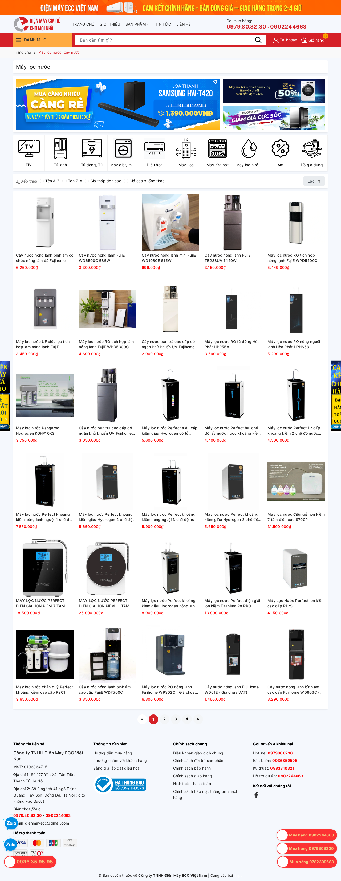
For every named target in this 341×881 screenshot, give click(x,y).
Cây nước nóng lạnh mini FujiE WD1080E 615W (169, 258)
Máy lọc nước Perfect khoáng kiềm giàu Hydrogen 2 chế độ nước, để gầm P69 (231, 517)
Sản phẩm (136, 24)
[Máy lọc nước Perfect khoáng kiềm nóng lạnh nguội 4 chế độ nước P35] (45, 481)
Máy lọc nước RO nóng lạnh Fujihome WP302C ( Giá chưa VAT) (168, 690)
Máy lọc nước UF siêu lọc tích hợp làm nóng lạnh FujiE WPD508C (43, 344)
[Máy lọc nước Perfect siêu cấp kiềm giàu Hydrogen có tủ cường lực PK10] (170, 395)
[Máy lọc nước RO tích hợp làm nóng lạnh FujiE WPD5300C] (107, 309)
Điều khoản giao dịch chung (198, 753)
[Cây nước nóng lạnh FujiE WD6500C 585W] (107, 222)
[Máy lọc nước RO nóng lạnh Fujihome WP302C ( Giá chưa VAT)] (170, 654)
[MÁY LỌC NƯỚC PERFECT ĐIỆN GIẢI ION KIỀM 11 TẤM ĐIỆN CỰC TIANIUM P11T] (107, 568)
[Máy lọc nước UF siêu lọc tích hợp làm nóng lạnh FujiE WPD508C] (45, 309)
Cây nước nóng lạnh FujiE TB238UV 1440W (227, 258)
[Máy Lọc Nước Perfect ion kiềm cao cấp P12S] (296, 568)
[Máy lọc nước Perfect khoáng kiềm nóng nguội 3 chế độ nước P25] (170, 481)
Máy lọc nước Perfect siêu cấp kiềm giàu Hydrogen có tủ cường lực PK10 (169, 431)
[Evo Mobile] (274, 91)
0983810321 (282, 768)
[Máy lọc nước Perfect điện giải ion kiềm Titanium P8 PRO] (233, 568)
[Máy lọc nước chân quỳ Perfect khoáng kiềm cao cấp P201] (45, 654)
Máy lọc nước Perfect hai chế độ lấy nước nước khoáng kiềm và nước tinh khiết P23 (233, 431)
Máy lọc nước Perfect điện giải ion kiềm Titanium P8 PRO (232, 603)
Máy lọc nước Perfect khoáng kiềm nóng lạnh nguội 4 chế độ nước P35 (43, 517)
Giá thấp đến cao (105, 181)
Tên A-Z (52, 181)
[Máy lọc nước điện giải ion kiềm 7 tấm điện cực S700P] (296, 481)
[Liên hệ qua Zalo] (10, 845)
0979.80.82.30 (246, 24)
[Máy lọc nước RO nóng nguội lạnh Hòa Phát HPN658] (296, 309)
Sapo (238, 875)
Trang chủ (83, 24)
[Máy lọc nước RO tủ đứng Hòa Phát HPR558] (233, 309)
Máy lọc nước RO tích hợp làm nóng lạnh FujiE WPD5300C (106, 344)
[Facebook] (256, 794)
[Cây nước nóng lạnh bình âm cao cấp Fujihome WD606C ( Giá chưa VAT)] (296, 654)
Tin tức (163, 24)
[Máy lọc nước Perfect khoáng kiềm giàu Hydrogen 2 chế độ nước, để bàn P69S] (107, 481)
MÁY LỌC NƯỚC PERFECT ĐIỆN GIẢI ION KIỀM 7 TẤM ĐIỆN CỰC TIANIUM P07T (40, 603)
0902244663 (288, 26)
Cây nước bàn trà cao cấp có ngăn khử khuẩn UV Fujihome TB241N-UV (105, 431)
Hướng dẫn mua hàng (112, 753)
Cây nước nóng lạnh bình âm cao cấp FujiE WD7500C (105, 689)
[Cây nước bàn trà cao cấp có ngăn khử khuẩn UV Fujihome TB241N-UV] (107, 395)
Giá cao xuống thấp (147, 181)
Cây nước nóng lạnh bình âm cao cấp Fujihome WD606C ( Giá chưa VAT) (293, 690)
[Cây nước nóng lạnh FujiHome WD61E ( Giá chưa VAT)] (233, 654)
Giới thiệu (110, 24)
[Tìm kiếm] (258, 40)
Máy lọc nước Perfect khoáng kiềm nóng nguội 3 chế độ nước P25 (170, 517)
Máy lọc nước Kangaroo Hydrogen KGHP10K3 (37, 430)
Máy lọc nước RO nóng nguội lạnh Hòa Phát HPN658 (293, 344)
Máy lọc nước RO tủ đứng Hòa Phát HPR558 (232, 344)
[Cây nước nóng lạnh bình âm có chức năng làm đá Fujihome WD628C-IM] (45, 222)
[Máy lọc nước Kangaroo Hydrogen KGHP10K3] (45, 395)
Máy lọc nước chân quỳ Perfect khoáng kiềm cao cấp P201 (44, 689)
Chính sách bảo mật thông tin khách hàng (205, 794)
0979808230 (280, 753)
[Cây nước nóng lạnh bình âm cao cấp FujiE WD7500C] (107, 654)
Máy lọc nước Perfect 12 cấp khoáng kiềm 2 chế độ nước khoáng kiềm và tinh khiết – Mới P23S (296, 431)
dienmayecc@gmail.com (47, 823)
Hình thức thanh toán (192, 783)
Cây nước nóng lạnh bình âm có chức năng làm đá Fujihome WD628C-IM (44, 258)
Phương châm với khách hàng (120, 760)
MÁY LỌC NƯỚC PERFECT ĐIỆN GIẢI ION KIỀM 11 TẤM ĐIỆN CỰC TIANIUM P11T (104, 603)
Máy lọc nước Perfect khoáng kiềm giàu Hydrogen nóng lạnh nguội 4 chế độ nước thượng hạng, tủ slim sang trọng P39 (169, 603)
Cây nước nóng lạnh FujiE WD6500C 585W (102, 258)
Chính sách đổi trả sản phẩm (199, 760)
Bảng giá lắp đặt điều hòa (116, 768)
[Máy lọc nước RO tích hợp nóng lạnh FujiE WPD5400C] (296, 222)
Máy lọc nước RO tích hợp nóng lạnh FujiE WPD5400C (292, 258)
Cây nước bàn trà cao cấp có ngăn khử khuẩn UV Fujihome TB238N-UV (168, 344)
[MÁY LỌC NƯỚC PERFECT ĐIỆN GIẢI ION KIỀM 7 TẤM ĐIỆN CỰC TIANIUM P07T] (45, 568)
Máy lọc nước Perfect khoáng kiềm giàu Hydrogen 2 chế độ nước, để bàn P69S (106, 517)
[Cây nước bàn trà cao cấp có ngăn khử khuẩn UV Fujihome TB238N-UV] (170, 309)
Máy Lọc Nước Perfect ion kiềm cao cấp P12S (295, 603)
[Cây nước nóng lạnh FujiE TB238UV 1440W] (233, 222)
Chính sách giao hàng (192, 776)
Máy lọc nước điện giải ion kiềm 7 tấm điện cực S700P (296, 517)
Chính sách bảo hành (192, 768)
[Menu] (18, 40)
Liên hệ (183, 24)
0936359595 (284, 760)
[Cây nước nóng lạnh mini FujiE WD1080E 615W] (170, 222)
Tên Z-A (75, 181)
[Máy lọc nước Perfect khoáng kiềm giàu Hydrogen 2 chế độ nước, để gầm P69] (233, 481)
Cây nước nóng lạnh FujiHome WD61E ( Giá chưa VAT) (232, 689)
